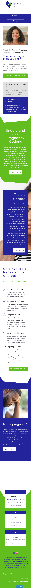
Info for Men (9, 449)
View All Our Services (17, 368)
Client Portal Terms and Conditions (18, 581)
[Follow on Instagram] (17, 553)
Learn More (18, 250)
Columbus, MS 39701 (15, 522)
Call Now (16, 16)
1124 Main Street (15, 520)
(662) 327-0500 (10, 499)
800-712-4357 (12, 502)
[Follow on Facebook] (14, 553)
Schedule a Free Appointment (15, 75)
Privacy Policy (24, 578)
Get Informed (15, 172)
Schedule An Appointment (15, 21)
